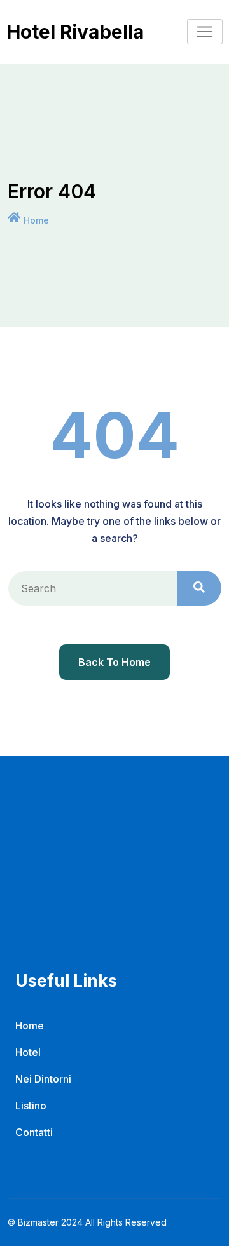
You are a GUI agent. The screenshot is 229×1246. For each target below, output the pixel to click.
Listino (30, 1105)
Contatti (34, 1132)
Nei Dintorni (43, 1079)
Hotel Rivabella (75, 31)
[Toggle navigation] (205, 31)
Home (36, 220)
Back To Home (114, 662)
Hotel (28, 1052)
